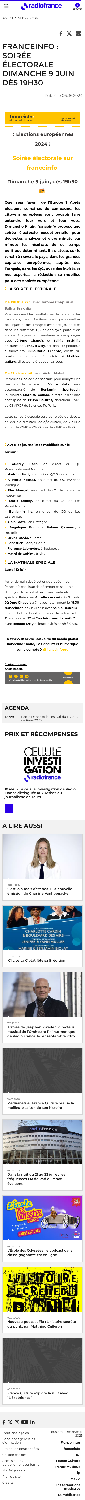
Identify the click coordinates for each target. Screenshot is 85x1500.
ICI (78, 1455)
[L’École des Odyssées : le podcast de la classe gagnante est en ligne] (42, 1217)
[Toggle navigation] (6, 6)
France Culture (68, 1460)
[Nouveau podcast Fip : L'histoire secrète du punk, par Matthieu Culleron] (42, 1289)
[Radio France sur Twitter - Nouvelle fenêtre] (10, 1422)
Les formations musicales (68, 1487)
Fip (77, 1473)
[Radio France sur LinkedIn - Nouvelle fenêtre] (32, 1422)
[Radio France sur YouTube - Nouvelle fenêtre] (24, 1422)
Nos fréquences (14, 1470)
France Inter (70, 1442)
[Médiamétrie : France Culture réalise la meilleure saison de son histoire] (42, 1070)
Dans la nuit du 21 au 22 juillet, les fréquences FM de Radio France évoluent (36, 1178)
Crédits (7, 1482)
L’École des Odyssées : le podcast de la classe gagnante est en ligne (40, 1252)
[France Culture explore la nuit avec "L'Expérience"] (42, 1360)
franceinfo (72, 1448)
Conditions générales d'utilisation (18, 1441)
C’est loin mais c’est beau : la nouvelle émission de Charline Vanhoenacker (39, 891)
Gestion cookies (14, 1455)
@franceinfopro (55, 649)
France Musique (67, 1467)
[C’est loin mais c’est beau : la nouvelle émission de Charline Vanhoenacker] (42, 856)
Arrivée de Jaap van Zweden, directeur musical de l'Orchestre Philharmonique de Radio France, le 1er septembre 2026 (41, 1031)
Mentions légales (15, 1433)
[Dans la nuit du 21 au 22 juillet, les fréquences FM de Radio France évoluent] (42, 1141)
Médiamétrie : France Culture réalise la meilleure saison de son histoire (40, 1105)
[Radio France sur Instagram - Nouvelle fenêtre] (17, 1422)
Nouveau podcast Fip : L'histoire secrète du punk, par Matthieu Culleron (41, 1323)
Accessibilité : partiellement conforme (20, 1462)
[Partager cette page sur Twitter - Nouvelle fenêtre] (69, 33)
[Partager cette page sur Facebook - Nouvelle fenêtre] (61, 33)
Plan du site (11, 1476)
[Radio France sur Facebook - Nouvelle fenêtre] (3, 1422)
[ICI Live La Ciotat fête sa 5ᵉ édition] (42, 927)
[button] (77, 6)
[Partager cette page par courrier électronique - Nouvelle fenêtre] (78, 33)
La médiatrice (69, 1494)
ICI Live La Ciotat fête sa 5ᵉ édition (36, 960)
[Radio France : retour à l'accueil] (41, 6)
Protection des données (20, 1448)
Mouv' (75, 1479)
